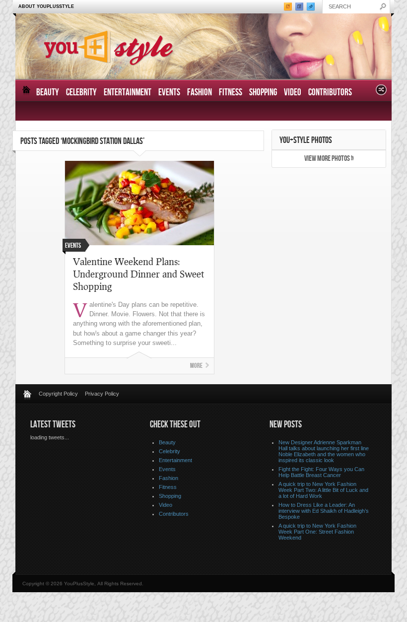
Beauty (47, 92)
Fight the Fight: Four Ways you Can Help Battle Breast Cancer (321, 472)
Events (169, 92)
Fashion (199, 92)
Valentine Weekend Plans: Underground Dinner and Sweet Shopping (138, 274)
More (196, 365)
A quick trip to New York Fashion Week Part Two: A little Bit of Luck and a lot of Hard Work (323, 490)
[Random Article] (381, 92)
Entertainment (127, 92)
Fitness (230, 92)
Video (292, 92)
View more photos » (329, 158)
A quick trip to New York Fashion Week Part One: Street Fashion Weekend (317, 532)
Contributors (330, 92)
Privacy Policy (102, 394)
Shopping (263, 92)
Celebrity (81, 92)
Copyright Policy (58, 394)
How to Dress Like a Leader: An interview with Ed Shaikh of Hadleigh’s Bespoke (323, 511)
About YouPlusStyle (46, 6)
